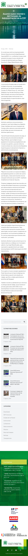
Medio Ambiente (8, 426)
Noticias (15, 21)
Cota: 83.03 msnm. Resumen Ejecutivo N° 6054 (16, 372)
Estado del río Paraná (9, 417)
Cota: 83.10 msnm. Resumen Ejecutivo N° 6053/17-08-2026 (16, 382)
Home (10, 21)
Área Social (7, 412)
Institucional (7, 420)
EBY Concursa (7, 414)
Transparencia (7, 438)
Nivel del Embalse (8, 432)
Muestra (6, 429)
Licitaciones (7, 423)
